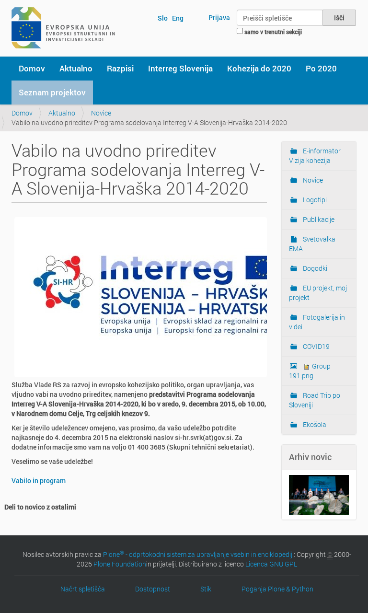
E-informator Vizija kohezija (315, 155)
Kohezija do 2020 (259, 68)
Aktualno (75, 68)
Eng (178, 18)
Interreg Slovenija (180, 68)
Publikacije (317, 219)
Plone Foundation (119, 563)
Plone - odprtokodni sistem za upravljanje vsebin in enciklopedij (197, 554)
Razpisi (120, 68)
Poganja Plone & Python (277, 588)
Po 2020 (321, 68)
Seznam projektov (52, 92)
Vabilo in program (39, 480)
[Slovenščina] (63, 27)
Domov (32, 68)
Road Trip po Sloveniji (314, 400)
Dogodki (314, 268)
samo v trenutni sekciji (273, 31)
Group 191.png (310, 370)
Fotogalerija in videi (317, 321)
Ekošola (313, 424)
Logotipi (314, 199)
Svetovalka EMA (312, 243)
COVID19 (315, 346)
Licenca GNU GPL (271, 563)
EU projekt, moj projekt (318, 292)
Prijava (219, 17)
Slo (163, 18)
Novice (101, 112)
